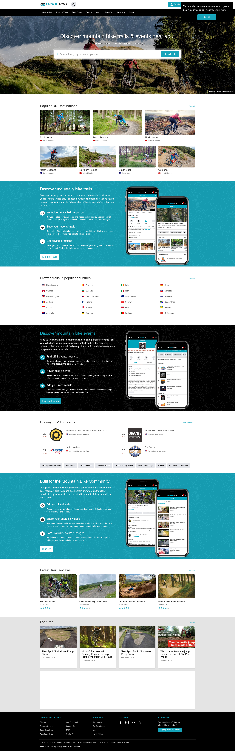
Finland (88, 301)
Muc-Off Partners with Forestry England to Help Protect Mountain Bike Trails (97, 653)
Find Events (77, 12)
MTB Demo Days (145, 465)
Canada (49, 290)
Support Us (70, 726)
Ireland (128, 285)
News (98, 12)
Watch (89, 12)
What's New (47, 12)
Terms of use (44, 746)
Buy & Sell (109, 12)
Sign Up (46, 549)
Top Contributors (99, 726)
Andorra (49, 301)
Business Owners (46, 726)
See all (192, 106)
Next (198, 593)
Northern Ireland (88, 169)
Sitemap (77, 746)
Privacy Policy (56, 746)
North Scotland (48, 169)
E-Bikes (161, 465)
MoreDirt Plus (98, 734)
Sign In (175, 4)
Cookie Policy (67, 746)
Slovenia (168, 296)
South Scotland (101, 137)
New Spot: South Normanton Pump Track (136, 652)
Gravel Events (86, 465)
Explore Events (50, 401)
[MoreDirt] (54, 4)
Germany (89, 313)
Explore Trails (62, 12)
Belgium (89, 285)
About (95, 730)
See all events (189, 422)
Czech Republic (92, 296)
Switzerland (169, 313)
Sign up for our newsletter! (170, 729)
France (88, 307)
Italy (127, 290)
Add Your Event (72, 722)
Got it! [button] (207, 17)
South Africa (169, 301)
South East (125, 169)
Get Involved (97, 722)
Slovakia (168, 290)
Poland (128, 307)
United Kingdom (49, 140)
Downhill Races (103, 465)
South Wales (47, 137)
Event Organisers (46, 730)
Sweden (167, 307)
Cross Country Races (124, 465)
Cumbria (163, 169)
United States (52, 285)
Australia (50, 313)
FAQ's (68, 730)
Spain (166, 285)
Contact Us (70, 734)
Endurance (70, 465)
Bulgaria (89, 290)
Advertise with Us (46, 734)
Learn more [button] (220, 10)
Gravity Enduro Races (51, 465)
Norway (128, 301)
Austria (49, 307)
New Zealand (131, 296)
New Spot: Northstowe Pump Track (58, 652)
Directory (121, 12)
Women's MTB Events (178, 465)
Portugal (128, 313)
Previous (36, 593)
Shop (131, 12)
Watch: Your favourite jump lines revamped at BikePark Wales (175, 653)
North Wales (152, 137)
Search (168, 54)
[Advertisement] (117, 690)
